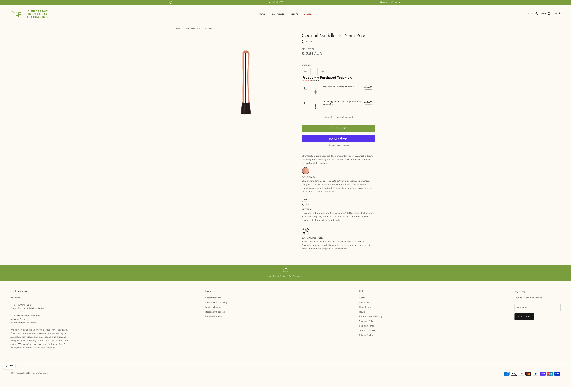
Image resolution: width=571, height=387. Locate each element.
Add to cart (338, 128)
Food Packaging (213, 307)
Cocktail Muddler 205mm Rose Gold (197, 28)
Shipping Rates (366, 325)
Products (294, 13)
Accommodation (213, 297)
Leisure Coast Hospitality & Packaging (32, 373)
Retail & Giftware (213, 316)
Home (262, 13)
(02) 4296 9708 (276, 2)
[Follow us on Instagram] (171, 2)
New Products (277, 13)
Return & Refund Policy (370, 316)
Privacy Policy (366, 335)
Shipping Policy (367, 321)
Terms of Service (367, 330)
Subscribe (524, 316)
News (362, 311)
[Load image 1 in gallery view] (245, 82)
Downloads (365, 307)
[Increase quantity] (322, 71)
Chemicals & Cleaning (216, 302)
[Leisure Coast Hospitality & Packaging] (30, 14)
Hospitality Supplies (215, 311)
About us (384, 2)
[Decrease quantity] (305, 71)
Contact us (396, 2)
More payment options (338, 145)
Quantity (306, 64)
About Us (15, 297)
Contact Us (364, 302)
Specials (308, 13)
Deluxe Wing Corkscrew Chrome (338, 87)
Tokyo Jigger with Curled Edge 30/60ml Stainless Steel (342, 103)
